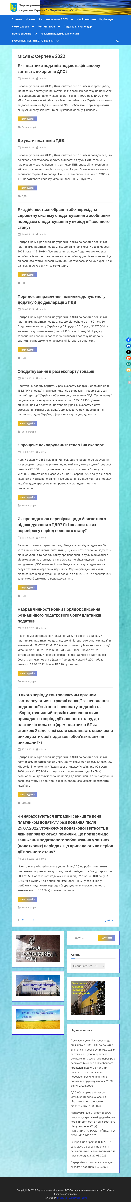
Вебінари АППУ (22, 33)
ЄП (23, 283)
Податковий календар (78, 26)
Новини (30, 19)
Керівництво (107, 19)
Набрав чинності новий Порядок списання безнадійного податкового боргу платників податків (59, 615)
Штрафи (26, 802)
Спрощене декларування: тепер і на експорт (61, 445)
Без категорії (29, 127)
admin (42, 78)
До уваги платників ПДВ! (42, 140)
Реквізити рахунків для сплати (59, 33)
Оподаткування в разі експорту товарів (56, 371)
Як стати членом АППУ (53, 19)
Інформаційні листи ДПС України (33, 40)
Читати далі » (28, 119)
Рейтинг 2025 (46, 26)
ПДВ (24, 196)
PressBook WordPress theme (72, 1198)
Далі (108, 920)
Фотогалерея (20, 26)
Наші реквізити (86, 19)
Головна (17, 19)
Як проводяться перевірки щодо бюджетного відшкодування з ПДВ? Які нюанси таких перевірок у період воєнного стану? (62, 524)
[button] (128, 339)
